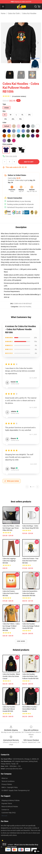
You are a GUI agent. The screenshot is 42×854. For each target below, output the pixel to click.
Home (3, 13)
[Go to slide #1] (10, 75)
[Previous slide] (4, 43)
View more (21, 641)
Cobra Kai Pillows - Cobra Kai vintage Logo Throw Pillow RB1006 (11, 528)
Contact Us (5, 809)
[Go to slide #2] (21, 75)
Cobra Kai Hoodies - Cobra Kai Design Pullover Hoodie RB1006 (30, 626)
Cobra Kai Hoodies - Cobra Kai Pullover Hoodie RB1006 (9, 709)
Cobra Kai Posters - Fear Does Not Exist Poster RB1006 (30, 561)
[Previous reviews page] (27, 487)
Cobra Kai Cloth (14, 13)
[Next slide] (38, 43)
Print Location (7, 144)
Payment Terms (7, 803)
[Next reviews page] (37, 487)
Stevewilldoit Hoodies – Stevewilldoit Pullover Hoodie (30, 709)
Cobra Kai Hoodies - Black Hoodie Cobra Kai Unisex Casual (11, 676)
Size (4, 111)
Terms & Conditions (8, 781)
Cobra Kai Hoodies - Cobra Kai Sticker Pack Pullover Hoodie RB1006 (30, 676)
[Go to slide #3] (32, 75)
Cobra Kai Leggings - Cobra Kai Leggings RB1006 (9, 561)
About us (5, 778)
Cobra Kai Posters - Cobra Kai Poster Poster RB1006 (11, 593)
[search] (35, 6)
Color (4, 122)
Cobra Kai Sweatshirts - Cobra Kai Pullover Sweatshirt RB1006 (30, 593)
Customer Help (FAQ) (9, 812)
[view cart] (39, 6)
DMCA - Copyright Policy (10, 787)
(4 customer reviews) (19, 96)
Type (4, 104)
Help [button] (38, 851)
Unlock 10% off (4, 844)
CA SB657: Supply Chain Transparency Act (16, 790)
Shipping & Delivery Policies (10, 800)
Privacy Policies (7, 784)
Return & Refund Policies (10, 806)
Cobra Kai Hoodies (29, 13)
